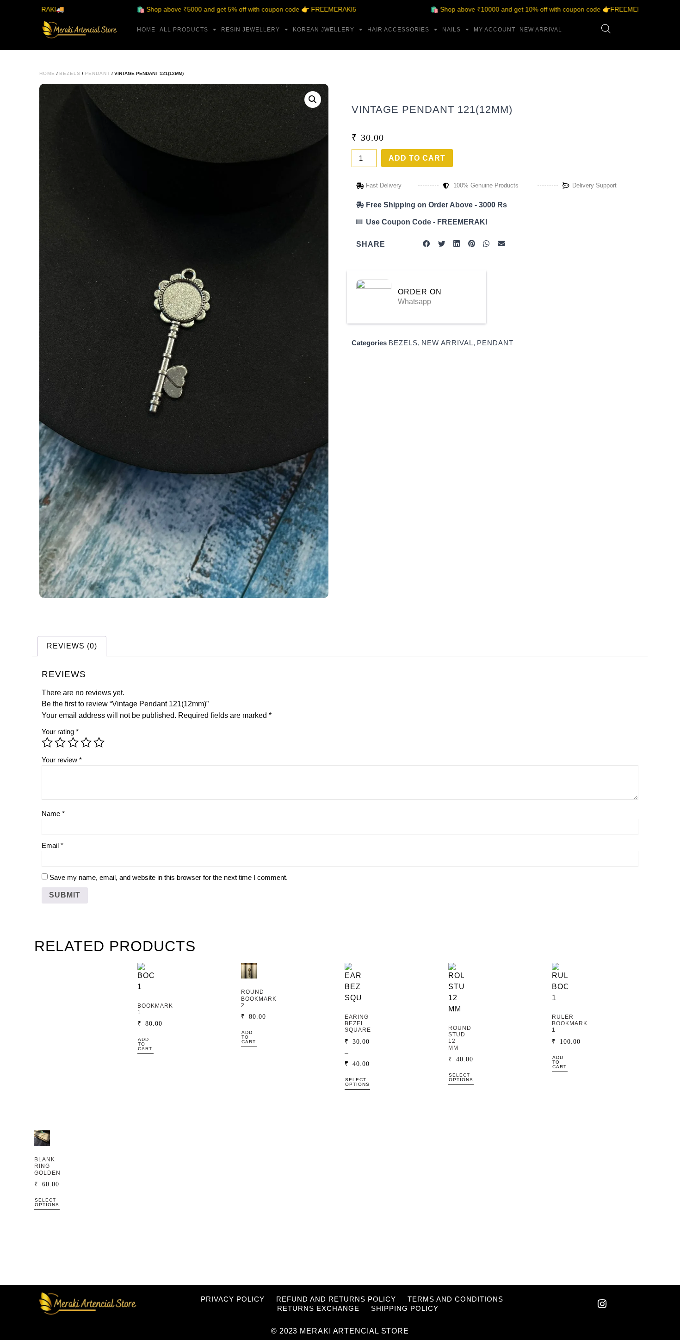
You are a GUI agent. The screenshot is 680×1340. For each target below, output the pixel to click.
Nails (451, 29)
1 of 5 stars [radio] (47, 742)
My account (494, 29)
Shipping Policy (405, 1308)
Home (146, 29)
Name (53, 813)
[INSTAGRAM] (602, 1304)
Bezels (69, 73)
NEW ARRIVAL (540, 29)
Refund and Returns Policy (336, 1299)
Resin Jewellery (250, 29)
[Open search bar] (606, 28)
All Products (184, 29)
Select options (357, 1082)
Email (52, 845)
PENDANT (97, 73)
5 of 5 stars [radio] (99, 742)
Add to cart (417, 158)
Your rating (60, 731)
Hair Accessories (398, 29)
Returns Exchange (318, 1308)
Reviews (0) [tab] (72, 646)
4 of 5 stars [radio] (86, 742)
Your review (62, 760)
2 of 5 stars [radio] (60, 742)
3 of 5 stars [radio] (73, 742)
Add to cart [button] (145, 1044)
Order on (420, 292)
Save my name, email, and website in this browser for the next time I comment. (168, 877)
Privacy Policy (233, 1299)
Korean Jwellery (323, 29)
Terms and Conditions (455, 1299)
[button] (312, 99)
